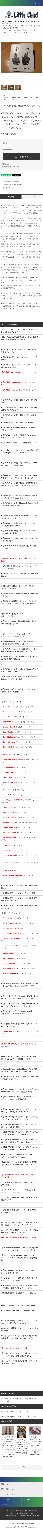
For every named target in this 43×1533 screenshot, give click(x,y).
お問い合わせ (5, 1504)
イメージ (32, 197)
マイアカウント (5, 1499)
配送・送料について (30, 1510)
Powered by (9, 1527)
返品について (6, 164)
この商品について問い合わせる (13, 185)
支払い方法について (17, 1510)
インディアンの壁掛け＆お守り (18, 635)
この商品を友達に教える (11, 181)
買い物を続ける (8, 188)
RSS (33, 1515)
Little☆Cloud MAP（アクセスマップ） (15, 1411)
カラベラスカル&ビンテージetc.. (16, 1156)
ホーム (4, 95)
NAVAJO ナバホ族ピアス (11, 99)
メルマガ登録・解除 (23, 1515)
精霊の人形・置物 (12, 615)
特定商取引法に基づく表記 (11, 167)
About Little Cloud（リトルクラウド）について (18, 1416)
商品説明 (11, 197)
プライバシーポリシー (10, 1515)
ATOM (37, 1515)
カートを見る (27, 1499)
